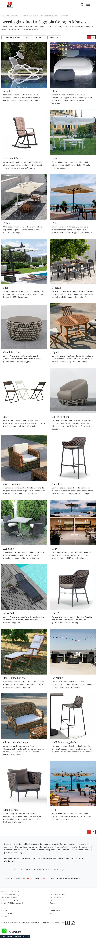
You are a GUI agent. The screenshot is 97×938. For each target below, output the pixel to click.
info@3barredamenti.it (15, 903)
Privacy (3, 936)
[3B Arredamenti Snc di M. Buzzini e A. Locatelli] (10, 5)
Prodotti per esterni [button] (12, 37)
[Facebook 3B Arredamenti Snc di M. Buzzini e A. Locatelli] (67, 923)
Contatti (4, 916)
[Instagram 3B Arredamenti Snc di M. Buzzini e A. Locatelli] (73, 923)
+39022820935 (11, 897)
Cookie (10, 936)
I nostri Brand (6, 913)
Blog (51, 913)
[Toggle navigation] (88, 5)
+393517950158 (11, 900)
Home (3, 16)
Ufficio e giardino (13, 16)
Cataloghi (53, 908)
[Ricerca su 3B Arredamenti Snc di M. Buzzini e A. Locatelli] (82, 4)
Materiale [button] (40, 37)
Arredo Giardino (27, 16)
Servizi (4, 911)
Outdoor (53, 903)
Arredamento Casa (57, 895)
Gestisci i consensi (23, 936)
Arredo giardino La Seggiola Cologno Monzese (51, 16)
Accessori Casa (56, 897)
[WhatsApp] (4, 931)
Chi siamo (5, 908)
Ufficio (52, 900)
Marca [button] (28, 37)
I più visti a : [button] (54, 37)
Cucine (52, 892)
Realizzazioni (55, 911)
